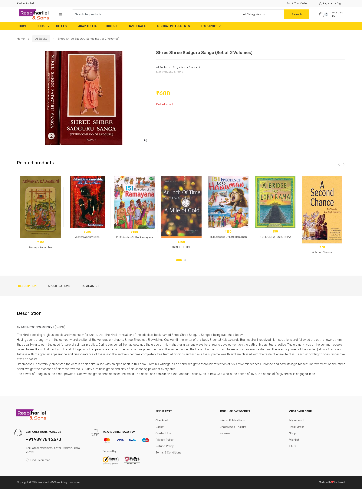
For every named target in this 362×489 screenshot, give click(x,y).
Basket (160, 427)
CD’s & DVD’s (209, 26)
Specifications (59, 286)
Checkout (162, 420)
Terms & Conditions (168, 452)
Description (27, 286)
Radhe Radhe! (25, 3)
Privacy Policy (164, 439)
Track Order (296, 427)
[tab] (27, 286)
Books (41, 26)
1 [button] (179, 260)
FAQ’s (292, 446)
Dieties (61, 26)
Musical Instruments (173, 26)
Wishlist (294, 439)
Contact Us (163, 433)
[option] (83, 98)
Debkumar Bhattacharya (37, 327)
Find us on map (40, 460)
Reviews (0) (90, 286)
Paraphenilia (87, 26)
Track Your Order (297, 3)
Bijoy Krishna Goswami (186, 67)
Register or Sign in (334, 3)
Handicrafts (137, 26)
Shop (292, 433)
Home (23, 26)
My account (296, 420)
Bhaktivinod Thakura (233, 427)
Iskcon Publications (232, 420)
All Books (41, 38)
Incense (112, 26)
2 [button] (185, 260)
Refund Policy (165, 446)
